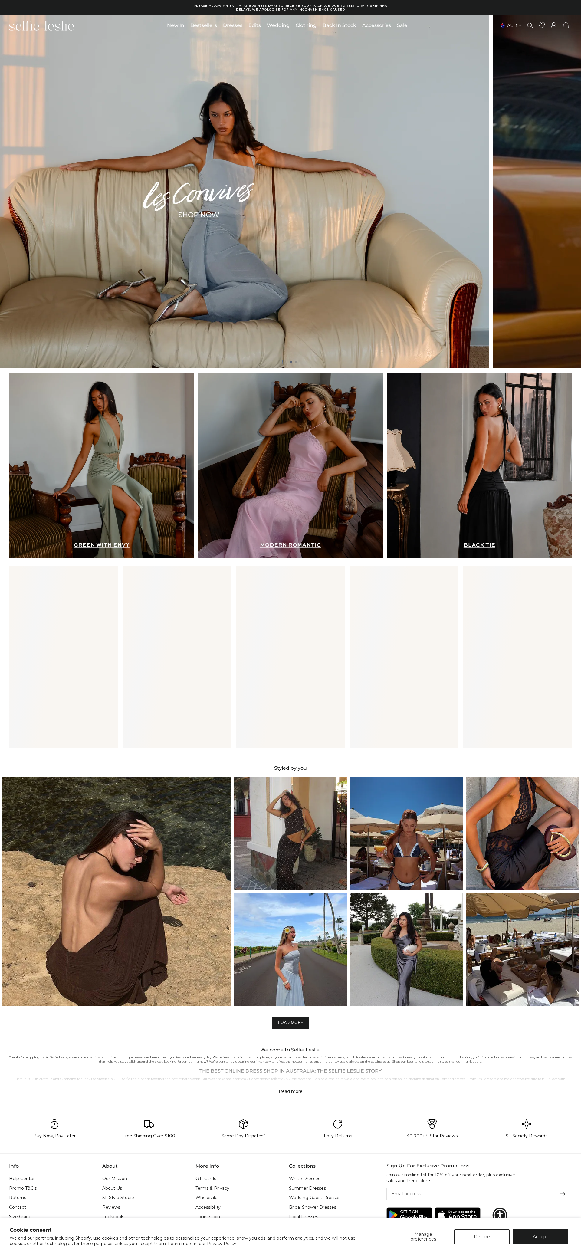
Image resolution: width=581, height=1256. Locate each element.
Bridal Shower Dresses (312, 1207)
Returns (17, 1198)
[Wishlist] (542, 25)
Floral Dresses (303, 1217)
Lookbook (112, 1217)
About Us (112, 1188)
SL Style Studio (118, 1198)
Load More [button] (290, 1022)
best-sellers (415, 1062)
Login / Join (207, 1217)
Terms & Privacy (212, 1188)
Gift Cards (205, 1178)
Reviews (111, 1207)
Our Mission (114, 1178)
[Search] (530, 25)
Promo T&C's (23, 1188)
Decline (482, 1236)
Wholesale (206, 1198)
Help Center (22, 1178)
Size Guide (20, 1217)
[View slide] (290, 191)
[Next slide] (571, 192)
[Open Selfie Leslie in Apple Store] (458, 1215)
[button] (116, 891)
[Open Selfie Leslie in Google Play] (409, 1215)
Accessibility (208, 1207)
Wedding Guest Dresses (314, 1198)
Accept (540, 1236)
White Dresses (304, 1178)
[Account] (554, 25)
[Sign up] (562, 1194)
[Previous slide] (9, 192)
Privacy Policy (221, 1243)
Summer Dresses (307, 1188)
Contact (17, 1207)
